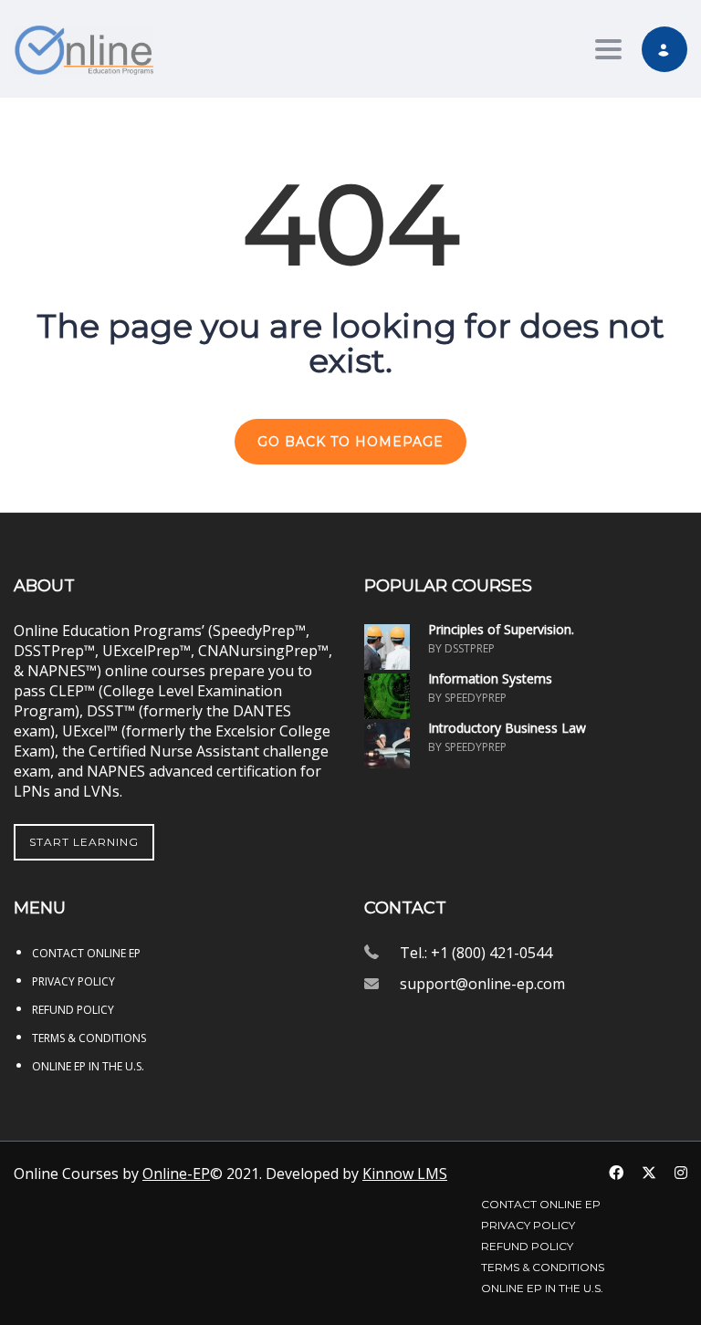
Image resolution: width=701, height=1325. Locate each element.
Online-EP (176, 1173)
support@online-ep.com (482, 984)
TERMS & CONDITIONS (89, 1038)
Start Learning (84, 842)
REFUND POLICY (73, 1009)
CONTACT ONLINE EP (86, 953)
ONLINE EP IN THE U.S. (88, 1066)
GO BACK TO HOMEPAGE (350, 441)
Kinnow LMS (404, 1173)
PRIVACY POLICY (73, 981)
